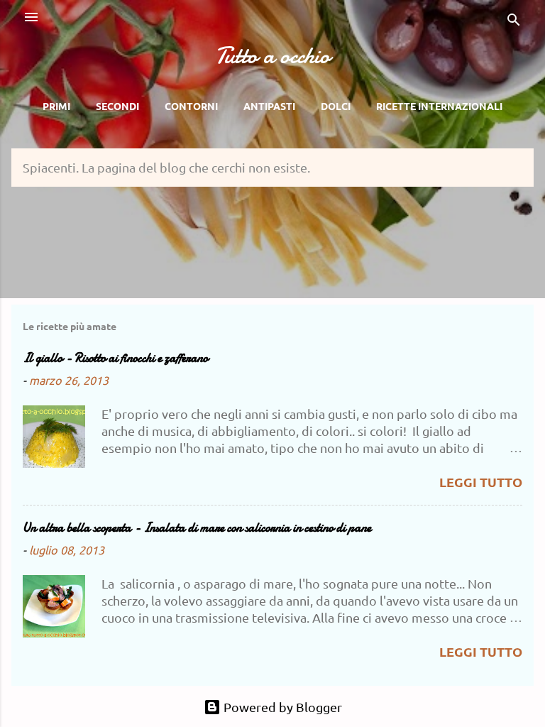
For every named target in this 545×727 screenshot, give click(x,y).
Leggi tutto (480, 482)
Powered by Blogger (281, 706)
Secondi (117, 105)
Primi (56, 105)
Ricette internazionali (439, 105)
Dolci (336, 105)
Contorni (191, 105)
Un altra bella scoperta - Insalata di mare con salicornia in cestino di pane (197, 528)
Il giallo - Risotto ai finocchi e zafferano (115, 358)
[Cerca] (513, 21)
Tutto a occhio (272, 56)
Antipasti (269, 105)
